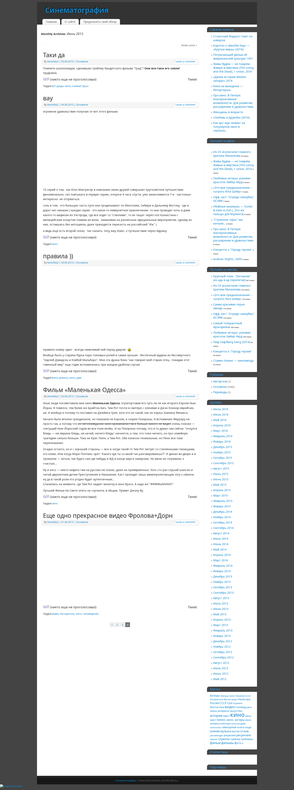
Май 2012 (219, 679)
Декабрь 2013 (222, 576)
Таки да (54, 55)
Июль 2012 (220, 668)
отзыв (244, 731)
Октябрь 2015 (222, 458)
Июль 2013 (220, 603)
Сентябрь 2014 (223, 528)
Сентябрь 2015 (223, 463)
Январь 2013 (222, 636)
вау (48, 98)
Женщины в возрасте (228, 112)
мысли (236, 731)
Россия (214, 703)
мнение (215, 731)
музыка (225, 731)
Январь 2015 (222, 506)
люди (248, 727)
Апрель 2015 (222, 490)
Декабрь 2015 (222, 447)
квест (226, 716)
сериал (214, 739)
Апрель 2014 (222, 555)
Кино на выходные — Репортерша (228, 88)
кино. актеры (236, 720)
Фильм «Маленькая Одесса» (84, 390)
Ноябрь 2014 (222, 517)
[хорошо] (44, 79)
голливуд (241, 707)
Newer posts (189, 45)
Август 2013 (221, 598)
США (229, 703)
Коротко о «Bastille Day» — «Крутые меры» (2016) (231, 47)
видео (55, 613)
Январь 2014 (222, 571)
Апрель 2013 (222, 619)
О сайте (70, 22)
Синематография (76, 10)
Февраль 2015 (222, 501)
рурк (79, 377)
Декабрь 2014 (222, 512)
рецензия (243, 735)
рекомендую (216, 735)
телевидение (91, 613)
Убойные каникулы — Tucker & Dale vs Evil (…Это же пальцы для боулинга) (233, 210)
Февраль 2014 (222, 566)
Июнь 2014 (220, 544)
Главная (51, 22)
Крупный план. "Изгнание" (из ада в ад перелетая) (232, 278)
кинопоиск (216, 727)
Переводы (220, 392)
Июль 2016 (220, 409)
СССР (223, 703)
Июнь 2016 (220, 414)
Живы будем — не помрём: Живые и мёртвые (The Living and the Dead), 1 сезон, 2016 (233, 67)
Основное (82, 61)
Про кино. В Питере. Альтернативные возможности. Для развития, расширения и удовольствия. (233, 101)
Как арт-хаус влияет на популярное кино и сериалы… (229, 126)
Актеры (215, 695)
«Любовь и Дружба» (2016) (231, 117)
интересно (223, 710)
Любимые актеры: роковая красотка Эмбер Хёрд (231, 180)
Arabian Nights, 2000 (227, 259)
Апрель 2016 (222, 425)
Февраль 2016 (222, 436)
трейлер (235, 739)
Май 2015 (219, 485)
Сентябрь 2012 (223, 657)
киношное (229, 727)
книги (240, 727)
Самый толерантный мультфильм (227, 325)
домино (63, 377)
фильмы (227, 743)
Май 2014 (219, 549)
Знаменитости (243, 695)
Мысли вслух (230, 699)
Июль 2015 (220, 474)
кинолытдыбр (238, 723)
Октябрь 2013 (222, 587)
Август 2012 (221, 663)
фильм (215, 743)
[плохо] (47, 79)
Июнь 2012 (220, 673)
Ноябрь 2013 (222, 582)
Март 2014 (220, 560)
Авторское (220, 381)
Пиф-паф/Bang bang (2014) (231, 342)
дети (249, 707)
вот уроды (58, 86)
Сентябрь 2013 (223, 592)
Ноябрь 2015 (222, 452)
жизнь (213, 710)
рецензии (230, 735)
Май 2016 (219, 420)
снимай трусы (80, 86)
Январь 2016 (222, 441)
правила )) (58, 256)
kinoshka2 (53, 61)
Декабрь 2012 (222, 641)
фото (237, 743)
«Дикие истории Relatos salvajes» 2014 (229, 79)
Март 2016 (220, 431)
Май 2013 (219, 614)
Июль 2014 (220, 539)
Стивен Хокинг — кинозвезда (233, 360)
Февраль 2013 (222, 630)
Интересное (67, 613)
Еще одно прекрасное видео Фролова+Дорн (108, 515)
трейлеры (247, 739)
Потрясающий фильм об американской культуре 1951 (233, 56)
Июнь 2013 (220, 609)
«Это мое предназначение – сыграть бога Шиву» (232, 189)
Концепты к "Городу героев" (232, 249)
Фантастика (217, 707)
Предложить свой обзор (100, 22)
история (216, 715)
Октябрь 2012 (222, 652)
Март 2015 (220, 495)
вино (55, 377)
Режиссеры (244, 699)
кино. (221, 719)
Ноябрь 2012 (222, 646)
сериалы (224, 739)
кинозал (225, 723)
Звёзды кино (227, 695)
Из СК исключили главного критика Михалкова (232, 154)
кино (68, 86)
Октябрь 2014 (222, 522)
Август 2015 (221, 468)
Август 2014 (221, 533)
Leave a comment (185, 61)
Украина (237, 703)
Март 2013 (220, 625)
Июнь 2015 (220, 479)
